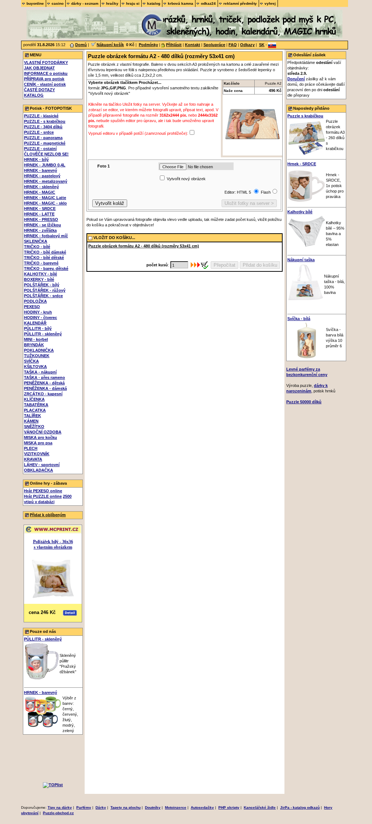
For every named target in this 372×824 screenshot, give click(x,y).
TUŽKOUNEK (36, 356)
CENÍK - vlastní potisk (45, 84)
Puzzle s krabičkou (305, 116)
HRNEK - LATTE (39, 214)
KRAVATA (33, 459)
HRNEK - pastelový (42, 176)
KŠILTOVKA (35, 366)
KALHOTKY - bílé (40, 274)
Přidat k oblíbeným (48, 515)
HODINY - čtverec (40, 317)
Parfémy (83, 807)
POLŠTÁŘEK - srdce (43, 296)
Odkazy (247, 45)
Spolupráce (214, 45)
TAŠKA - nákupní (40, 372)
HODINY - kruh (38, 312)
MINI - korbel (36, 339)
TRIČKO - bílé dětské (44, 257)
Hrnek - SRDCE (301, 164)
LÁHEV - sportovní (42, 465)
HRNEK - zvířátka (40, 230)
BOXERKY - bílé (39, 279)
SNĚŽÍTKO (34, 426)
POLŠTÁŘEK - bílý (41, 285)
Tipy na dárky (60, 807)
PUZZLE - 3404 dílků (43, 127)
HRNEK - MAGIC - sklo (45, 203)
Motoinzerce (175, 807)
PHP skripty (228, 807)
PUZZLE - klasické (41, 116)
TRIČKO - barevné (41, 263)
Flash (266, 192)
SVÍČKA (31, 361)
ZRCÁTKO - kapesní (43, 394)
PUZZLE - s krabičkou (44, 121)
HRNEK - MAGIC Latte (45, 197)
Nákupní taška (301, 260)
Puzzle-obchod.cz (58, 813)
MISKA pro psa (38, 443)
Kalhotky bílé (299, 212)
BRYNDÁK (34, 345)
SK (261, 45)
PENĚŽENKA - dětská (44, 383)
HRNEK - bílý (36, 159)
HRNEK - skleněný (41, 187)
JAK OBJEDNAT (39, 68)
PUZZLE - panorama (43, 138)
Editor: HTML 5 (238, 192)
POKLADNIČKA (39, 350)
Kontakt (192, 45)
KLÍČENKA (34, 399)
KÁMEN (31, 421)
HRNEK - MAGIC (39, 192)
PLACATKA (35, 410)
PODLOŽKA (35, 301)
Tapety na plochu (125, 807)
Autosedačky (202, 807)
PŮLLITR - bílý (38, 328)
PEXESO (32, 306)
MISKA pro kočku (40, 437)
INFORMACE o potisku (46, 73)
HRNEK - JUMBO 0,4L (44, 165)
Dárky (101, 807)
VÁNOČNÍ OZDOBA (42, 432)
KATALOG (34, 95)
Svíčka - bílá (298, 318)
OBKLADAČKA (38, 470)
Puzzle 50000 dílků (304, 402)
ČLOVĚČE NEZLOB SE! (46, 154)
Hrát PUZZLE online (43, 496)
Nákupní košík (110, 45)
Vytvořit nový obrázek (186, 179)
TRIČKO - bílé (37, 247)
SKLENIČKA (35, 241)
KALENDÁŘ (35, 323)
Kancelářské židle (260, 807)
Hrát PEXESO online (43, 491)
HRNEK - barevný (40, 170)
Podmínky (148, 45)
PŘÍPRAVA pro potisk (44, 79)
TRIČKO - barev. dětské (46, 268)
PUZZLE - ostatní (40, 148)
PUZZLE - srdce (39, 132)
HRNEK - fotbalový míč (46, 236)
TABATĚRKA (36, 405)
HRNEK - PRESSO (41, 219)
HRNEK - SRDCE (40, 208)
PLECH (30, 448)
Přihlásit (174, 45)
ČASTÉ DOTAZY (39, 90)
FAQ (233, 45)
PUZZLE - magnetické (44, 143)
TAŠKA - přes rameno (44, 377)
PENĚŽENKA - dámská (45, 388)
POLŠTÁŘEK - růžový (44, 290)
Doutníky (153, 807)
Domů (81, 45)
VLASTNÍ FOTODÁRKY (46, 62)
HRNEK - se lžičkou (42, 225)
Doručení (296, 79)
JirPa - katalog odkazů (300, 807)
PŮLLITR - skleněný (43, 334)
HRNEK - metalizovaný (45, 181)
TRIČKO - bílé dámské (45, 252)
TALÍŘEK (32, 415)
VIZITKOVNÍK (36, 454)
